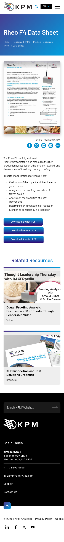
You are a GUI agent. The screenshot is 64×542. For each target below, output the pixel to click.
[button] (57, 6)
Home (7, 42)
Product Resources (43, 42)
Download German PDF (23, 230)
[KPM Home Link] (21, 424)
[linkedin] (7, 527)
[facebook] (15, 527)
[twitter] (24, 527)
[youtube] (32, 527)
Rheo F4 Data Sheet (14, 46)
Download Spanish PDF (23, 239)
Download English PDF (23, 221)
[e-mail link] (50, 145)
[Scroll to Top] (7, 505)
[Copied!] (57, 145)
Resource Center (21, 42)
